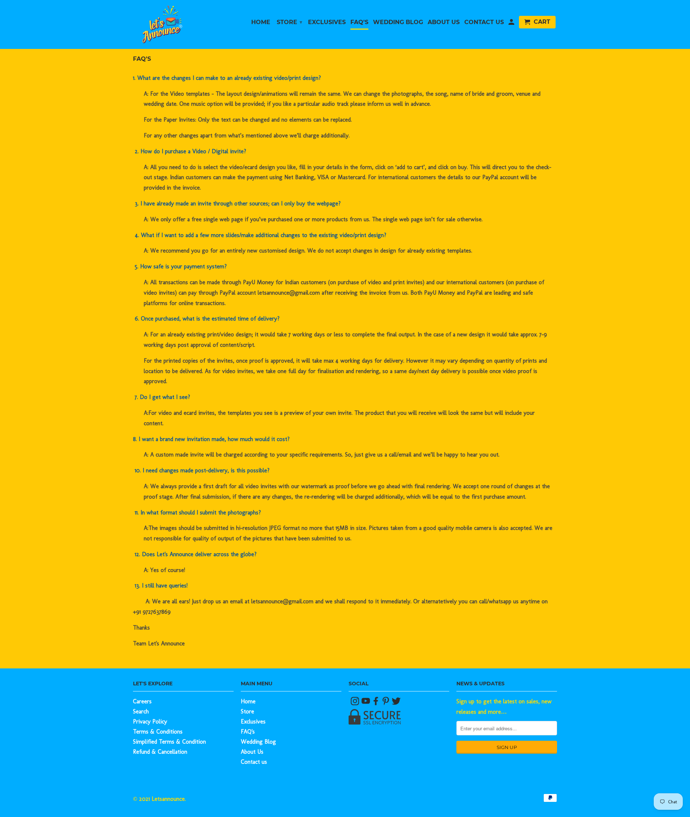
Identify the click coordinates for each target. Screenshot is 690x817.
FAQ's (248, 731)
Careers (142, 701)
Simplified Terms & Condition (169, 741)
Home (248, 701)
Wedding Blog (258, 741)
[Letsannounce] (183, 24)
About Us (252, 751)
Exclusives (253, 721)
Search (141, 711)
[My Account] (511, 23)
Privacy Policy (150, 721)
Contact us (254, 761)
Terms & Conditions (158, 731)
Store (247, 711)
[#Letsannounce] (355, 703)
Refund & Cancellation (160, 751)
